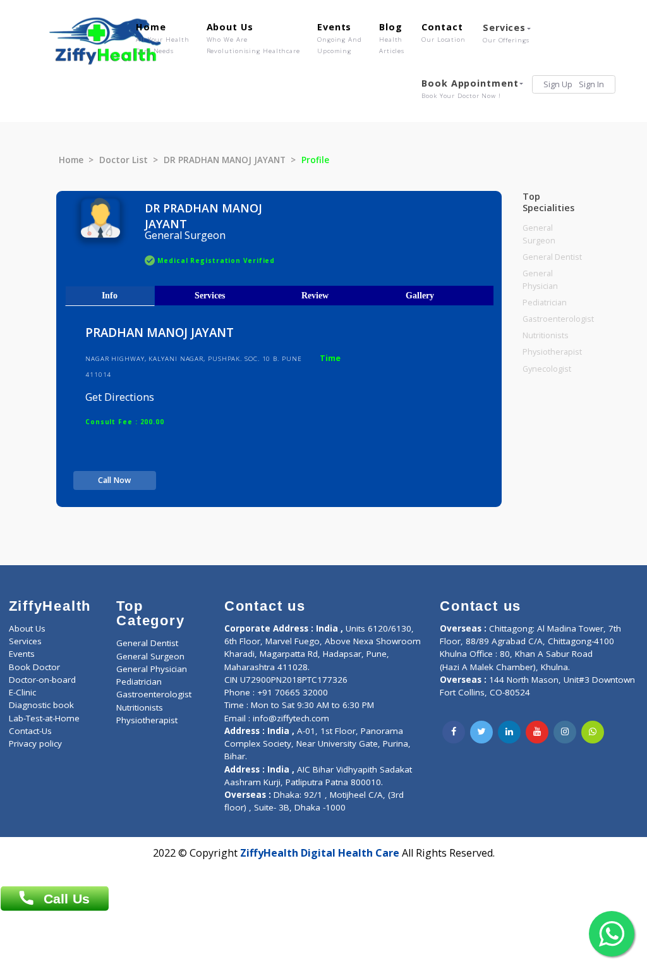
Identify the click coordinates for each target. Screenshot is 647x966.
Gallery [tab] (420, 295)
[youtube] (537, 732)
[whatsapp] (592, 732)
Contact (443, 32)
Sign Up (557, 84)
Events (339, 38)
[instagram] (564, 732)
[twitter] (481, 732)
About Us (253, 38)
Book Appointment (469, 88)
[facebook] (453, 732)
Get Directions (119, 397)
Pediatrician (545, 302)
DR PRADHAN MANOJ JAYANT (225, 160)
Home (163, 38)
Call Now (114, 480)
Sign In (591, 84)
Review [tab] (315, 295)
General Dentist (552, 257)
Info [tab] (110, 295)
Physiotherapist (552, 351)
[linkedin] (509, 732)
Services (506, 32)
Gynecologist (547, 369)
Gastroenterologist (558, 319)
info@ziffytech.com (291, 718)
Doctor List (123, 160)
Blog (391, 38)
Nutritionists (546, 335)
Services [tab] (210, 295)
